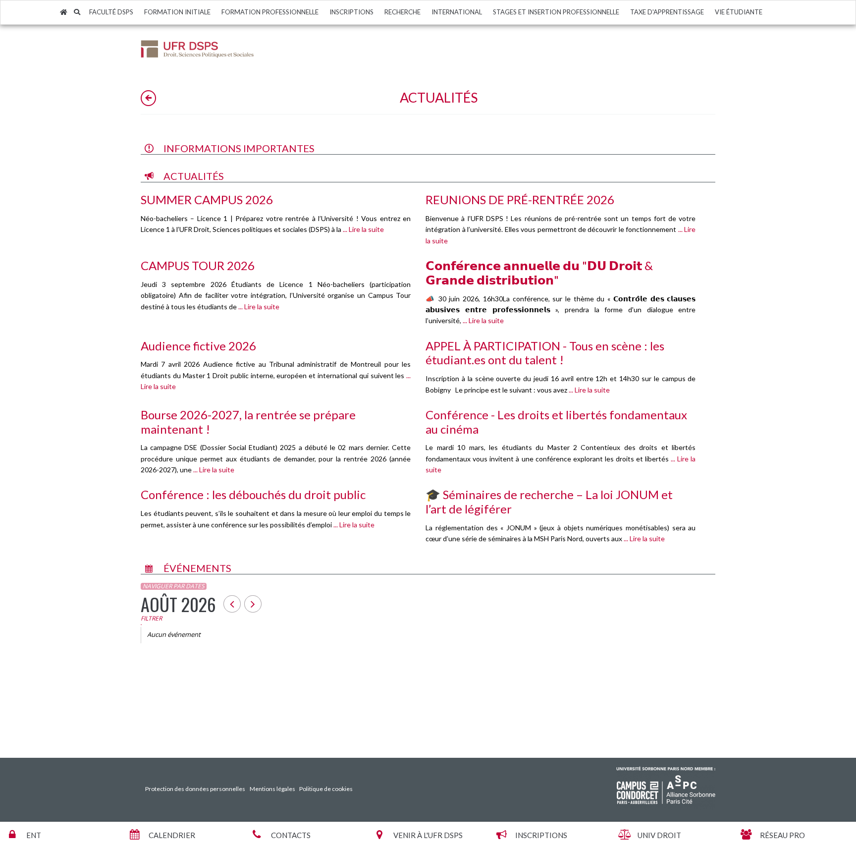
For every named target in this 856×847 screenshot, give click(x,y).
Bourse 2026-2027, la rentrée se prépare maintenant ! (248, 421)
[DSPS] (198, 48)
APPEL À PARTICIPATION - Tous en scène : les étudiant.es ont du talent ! (545, 353)
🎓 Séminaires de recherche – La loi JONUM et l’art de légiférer (549, 501)
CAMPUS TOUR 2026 (198, 265)
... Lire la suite (362, 229)
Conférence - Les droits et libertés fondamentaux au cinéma (556, 421)
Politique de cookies (326, 788)
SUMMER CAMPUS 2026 (207, 199)
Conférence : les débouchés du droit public (253, 494)
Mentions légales (272, 788)
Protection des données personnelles (195, 788)
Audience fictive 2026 (198, 346)
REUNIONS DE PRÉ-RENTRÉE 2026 (520, 199)
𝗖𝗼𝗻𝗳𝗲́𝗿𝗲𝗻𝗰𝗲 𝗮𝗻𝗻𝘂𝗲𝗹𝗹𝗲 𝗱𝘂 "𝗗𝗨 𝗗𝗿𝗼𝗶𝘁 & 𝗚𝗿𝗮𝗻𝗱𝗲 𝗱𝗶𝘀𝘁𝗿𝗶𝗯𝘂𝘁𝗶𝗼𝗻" (539, 272)
